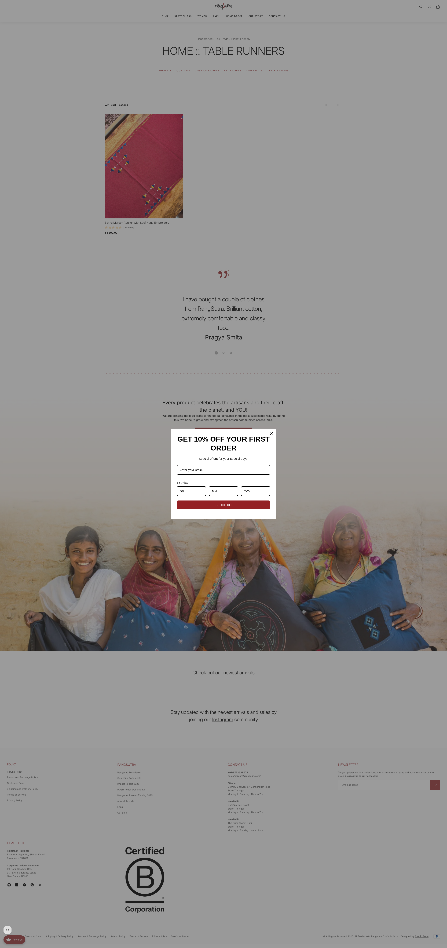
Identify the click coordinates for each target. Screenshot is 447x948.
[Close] (272, 433)
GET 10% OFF (223, 505)
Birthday (182, 482)
